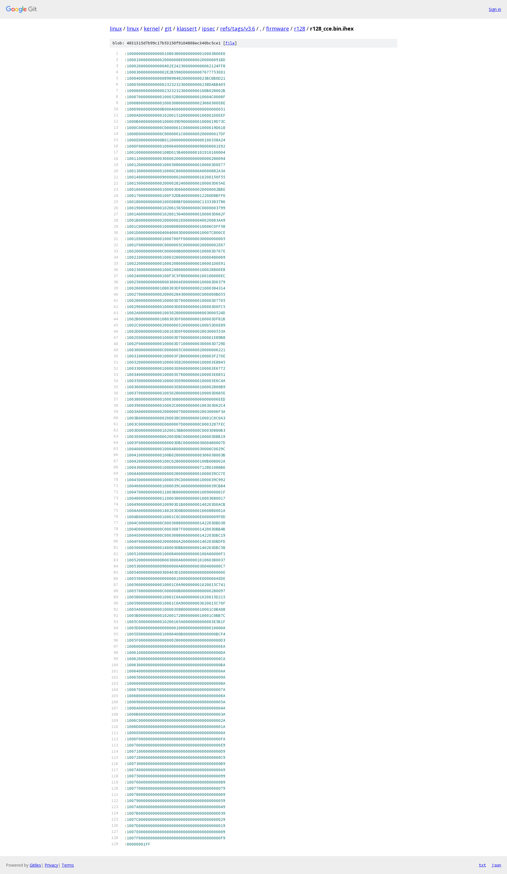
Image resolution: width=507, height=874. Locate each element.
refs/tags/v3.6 (237, 28)
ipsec (208, 28)
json (496, 865)
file (230, 43)
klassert (187, 28)
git (168, 28)
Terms (68, 865)
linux (116, 28)
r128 (299, 28)
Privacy (51, 865)
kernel (152, 28)
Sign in (495, 9)
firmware (277, 28)
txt (482, 865)
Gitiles (35, 865)
